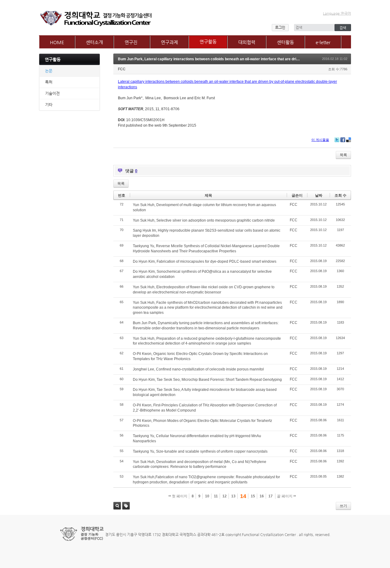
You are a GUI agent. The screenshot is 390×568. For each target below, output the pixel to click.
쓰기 (343, 506)
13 (233, 496)
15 (253, 496)
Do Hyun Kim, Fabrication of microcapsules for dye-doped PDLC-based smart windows (204, 261)
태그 (126, 506)
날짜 (318, 195)
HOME (57, 42)
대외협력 (246, 42)
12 (224, 496)
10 (207, 496)
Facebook (342, 139)
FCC (122, 69)
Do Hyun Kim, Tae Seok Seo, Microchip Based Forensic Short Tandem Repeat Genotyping (207, 379)
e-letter (323, 42)
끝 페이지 (285, 496)
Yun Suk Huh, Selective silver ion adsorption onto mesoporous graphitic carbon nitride (204, 220)
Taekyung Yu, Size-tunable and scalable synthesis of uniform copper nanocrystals (200, 451)
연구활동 (208, 41)
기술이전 (52, 93)
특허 (48, 82)
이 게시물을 (320, 140)
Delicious (348, 139)
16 (262, 496)
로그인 (280, 27)
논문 (48, 70)
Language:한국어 (337, 13)
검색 (117, 506)
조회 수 (340, 195)
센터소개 (94, 42)
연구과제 (169, 42)
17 (270, 496)
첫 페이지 (179, 496)
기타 (48, 104)
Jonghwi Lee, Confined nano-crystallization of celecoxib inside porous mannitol (198, 369)
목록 (343, 155)
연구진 (131, 42)
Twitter (337, 139)
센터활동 (285, 42)
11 (216, 496)
